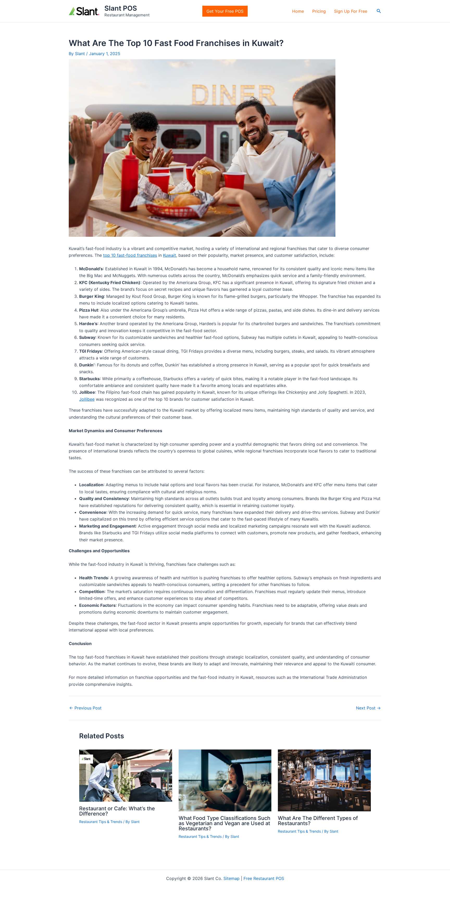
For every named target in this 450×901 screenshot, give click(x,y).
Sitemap (231, 878)
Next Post (368, 708)
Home (298, 11)
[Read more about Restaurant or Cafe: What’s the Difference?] (125, 775)
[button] (379, 11)
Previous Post (85, 708)
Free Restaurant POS (263, 878)
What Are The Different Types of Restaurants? (318, 820)
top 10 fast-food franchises (130, 255)
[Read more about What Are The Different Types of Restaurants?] (324, 779)
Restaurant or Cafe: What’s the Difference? (117, 811)
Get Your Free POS (225, 11)
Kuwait (169, 255)
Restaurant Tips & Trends (100, 821)
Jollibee (87, 399)
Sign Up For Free (350, 11)
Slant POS (120, 8)
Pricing (319, 11)
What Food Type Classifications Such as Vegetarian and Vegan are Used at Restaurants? (224, 823)
